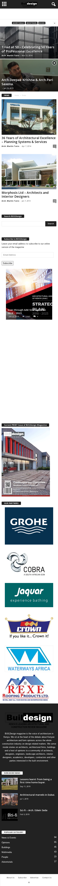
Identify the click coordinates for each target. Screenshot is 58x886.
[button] (53, 4)
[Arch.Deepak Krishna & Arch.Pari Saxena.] (29, 82)
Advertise (34, 877)
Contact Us (46, 877)
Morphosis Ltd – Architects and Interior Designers (25, 195)
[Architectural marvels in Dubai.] (10, 799)
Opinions (6, 842)
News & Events (9, 837)
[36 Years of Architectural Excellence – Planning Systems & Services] (29, 117)
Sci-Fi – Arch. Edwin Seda (33, 810)
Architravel (32, 23)
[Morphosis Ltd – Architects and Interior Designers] (29, 171)
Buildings (6, 847)
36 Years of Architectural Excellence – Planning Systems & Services (29, 140)
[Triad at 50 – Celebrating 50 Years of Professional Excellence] (29, 49)
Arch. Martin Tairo (10, 55)
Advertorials (18, 23)
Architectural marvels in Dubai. (37, 794)
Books (42, 23)
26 (55, 201)
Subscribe (7, 263)
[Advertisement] (29, 14)
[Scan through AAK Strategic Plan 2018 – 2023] (29, 296)
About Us (10, 877)
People (5, 857)
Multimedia (7, 852)
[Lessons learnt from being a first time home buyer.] (10, 784)
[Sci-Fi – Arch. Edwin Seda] (10, 815)
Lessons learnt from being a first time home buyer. (36, 781)
